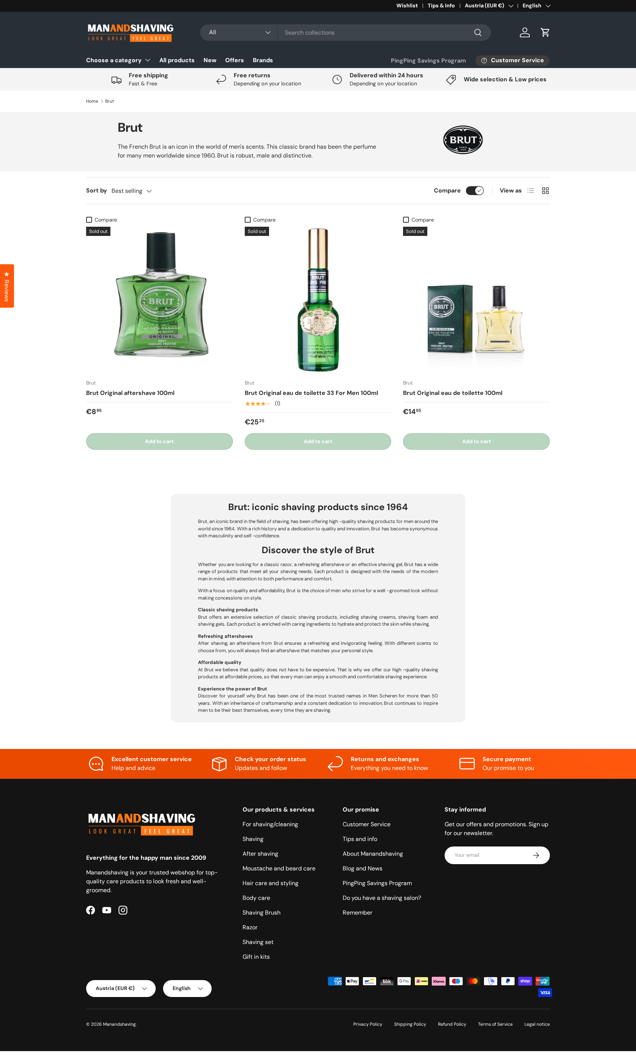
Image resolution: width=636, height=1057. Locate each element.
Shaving (253, 839)
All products (177, 60)
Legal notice (537, 1024)
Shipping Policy (410, 1024)
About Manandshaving (373, 854)
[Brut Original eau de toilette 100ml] (476, 300)
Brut (109, 101)
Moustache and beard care (279, 868)
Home (92, 101)
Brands (263, 60)
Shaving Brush (261, 912)
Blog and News (362, 868)
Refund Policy (452, 1024)
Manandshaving (119, 1024)
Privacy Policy (367, 1024)
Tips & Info (441, 5)
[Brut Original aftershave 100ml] (159, 300)
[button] (545, 32)
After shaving (260, 854)
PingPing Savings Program (428, 60)
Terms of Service (495, 1024)
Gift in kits (256, 957)
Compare (447, 190)
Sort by (96, 190)
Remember (357, 912)
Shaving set (258, 942)
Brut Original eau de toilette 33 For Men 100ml (311, 393)
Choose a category (114, 60)
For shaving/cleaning (270, 824)
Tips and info (360, 839)
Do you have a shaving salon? (382, 898)
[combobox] (345, 32)
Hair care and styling (270, 883)
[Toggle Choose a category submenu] (147, 60)
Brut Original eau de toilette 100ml (452, 393)
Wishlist (407, 5)
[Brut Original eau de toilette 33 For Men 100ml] (318, 300)
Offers (234, 60)
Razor (250, 927)
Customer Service (367, 824)
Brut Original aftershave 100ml (130, 393)
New (210, 60)
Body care (256, 898)
